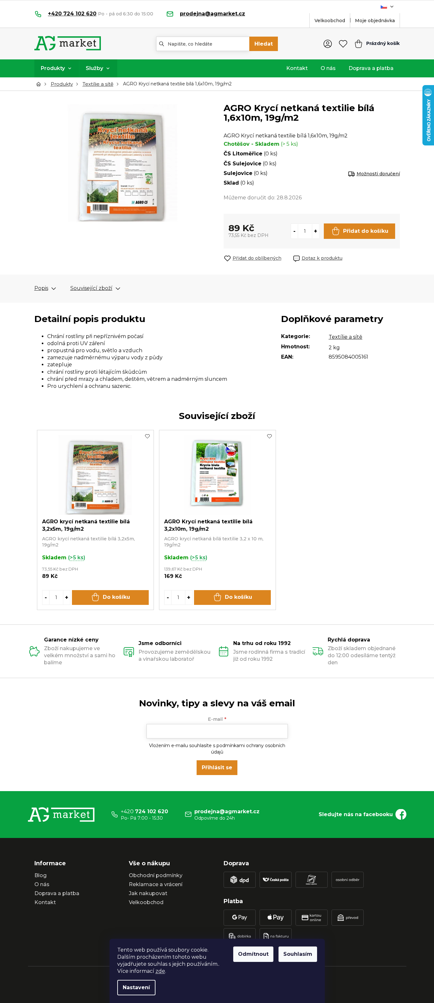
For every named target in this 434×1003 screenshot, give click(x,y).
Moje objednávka (375, 20)
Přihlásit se (217, 767)
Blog (40, 875)
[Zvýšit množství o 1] (315, 231)
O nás (41, 884)
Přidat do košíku (365, 231)
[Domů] (40, 84)
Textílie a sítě (345, 337)
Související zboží (91, 288)
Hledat (263, 44)
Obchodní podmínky (155, 875)
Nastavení (136, 987)
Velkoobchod (329, 20)
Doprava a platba (56, 893)
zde (160, 971)
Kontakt (45, 902)
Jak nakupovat (148, 893)
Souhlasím (297, 954)
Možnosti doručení (378, 174)
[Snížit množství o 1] (294, 231)
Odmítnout (253, 954)
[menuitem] (56, 68)
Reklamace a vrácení (155, 884)
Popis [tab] (41, 288)
